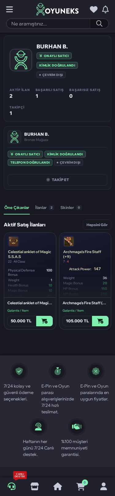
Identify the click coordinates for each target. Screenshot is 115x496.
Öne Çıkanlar (16, 207)
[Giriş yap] (103, 487)
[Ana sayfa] (57, 487)
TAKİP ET (60, 179)
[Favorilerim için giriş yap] (94, 9)
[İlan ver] (34, 487)
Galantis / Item (18, 310)
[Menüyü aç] (9, 9)
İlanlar (43, 207)
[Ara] (99, 23)
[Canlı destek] (11, 486)
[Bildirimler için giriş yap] (105, 9)
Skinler (70, 207)
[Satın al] (44, 321)
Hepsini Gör (97, 224)
